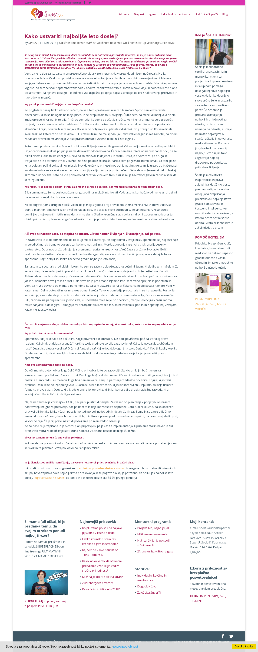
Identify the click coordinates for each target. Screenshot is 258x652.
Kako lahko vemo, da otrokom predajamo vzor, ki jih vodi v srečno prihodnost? (102, 566)
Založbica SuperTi (207, 14)
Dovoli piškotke (243, 646)
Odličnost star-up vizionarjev (142, 43)
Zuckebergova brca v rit (97, 583)
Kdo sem (123, 14)
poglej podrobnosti (125, 646)
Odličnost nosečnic (109, 43)
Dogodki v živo (147, 586)
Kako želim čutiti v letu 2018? (101, 589)
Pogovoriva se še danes (49, 478)
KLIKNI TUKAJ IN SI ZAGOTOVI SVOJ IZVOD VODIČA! (210, 304)
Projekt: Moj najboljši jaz (153, 528)
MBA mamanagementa (152, 534)
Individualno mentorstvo (176, 14)
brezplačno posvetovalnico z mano (100, 468)
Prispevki (168, 43)
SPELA (32, 43)
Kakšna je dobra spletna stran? (102, 577)
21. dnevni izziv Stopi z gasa (155, 551)
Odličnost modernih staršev (77, 43)
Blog (225, 14)
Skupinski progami (145, 14)
